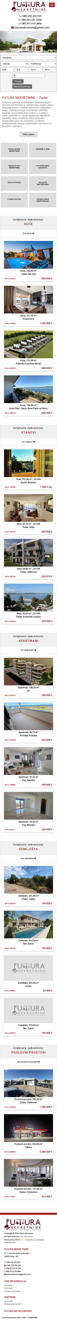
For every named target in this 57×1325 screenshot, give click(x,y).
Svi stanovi (27, 442)
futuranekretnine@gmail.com (32, 27)
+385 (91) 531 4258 (31, 19)
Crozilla (9, 1301)
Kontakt (9, 1288)
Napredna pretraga (22, 86)
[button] (4, 41)
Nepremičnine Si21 (14, 1304)
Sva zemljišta (27, 858)
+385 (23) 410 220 (31, 16)
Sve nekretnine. (26, 1236)
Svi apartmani (27, 650)
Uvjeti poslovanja (13, 1291)
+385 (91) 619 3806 (31, 23)
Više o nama (28, 134)
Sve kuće (27, 233)
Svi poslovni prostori (27, 1062)
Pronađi (18, 81)
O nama (9, 1285)
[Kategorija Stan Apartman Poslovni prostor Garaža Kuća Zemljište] (28, 57)
